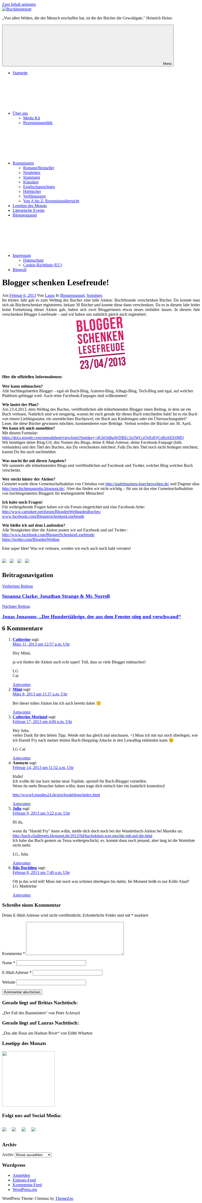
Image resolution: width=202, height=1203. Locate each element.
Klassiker (31, 182)
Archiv (8, 1154)
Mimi (17, 689)
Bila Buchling (25, 868)
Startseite (20, 73)
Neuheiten (31, 172)
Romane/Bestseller (38, 168)
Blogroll (19, 269)
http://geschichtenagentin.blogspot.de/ (33, 488)
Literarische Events (28, 210)
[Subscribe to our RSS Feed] (20, 562)
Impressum (22, 255)
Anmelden (21, 1175)
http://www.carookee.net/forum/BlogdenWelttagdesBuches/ (51, 511)
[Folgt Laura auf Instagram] (28, 562)
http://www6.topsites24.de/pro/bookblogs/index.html (56, 795)
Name (8, 963)
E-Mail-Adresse (17, 972)
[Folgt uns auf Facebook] (5, 562)
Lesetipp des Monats (30, 205)
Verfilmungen (34, 196)
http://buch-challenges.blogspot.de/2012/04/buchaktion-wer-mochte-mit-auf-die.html (82, 835)
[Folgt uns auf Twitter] (13, 562)
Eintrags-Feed (24, 1180)
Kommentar (13, 953)
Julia (17, 808)
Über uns (20, 113)
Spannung (31, 177)
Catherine (22, 639)
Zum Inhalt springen (19, 4)
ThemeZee (64, 1198)
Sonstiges (94, 295)
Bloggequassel (25, 215)
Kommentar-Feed (27, 1185)
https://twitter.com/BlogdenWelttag (30, 539)
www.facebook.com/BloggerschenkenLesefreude (43, 516)
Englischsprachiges (39, 186)
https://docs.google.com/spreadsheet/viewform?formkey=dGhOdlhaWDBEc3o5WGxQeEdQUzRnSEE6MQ (93, 437)
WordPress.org (25, 1189)
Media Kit (31, 118)
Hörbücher (32, 191)
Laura (50, 295)
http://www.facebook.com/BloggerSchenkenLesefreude (48, 534)
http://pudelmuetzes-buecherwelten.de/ (137, 484)
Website (8, 982)
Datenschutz (33, 260)
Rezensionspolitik (38, 122)
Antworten (22, 684)
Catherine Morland (30, 717)
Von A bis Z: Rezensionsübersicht (51, 201)
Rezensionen (23, 163)
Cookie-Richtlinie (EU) (42, 265)
